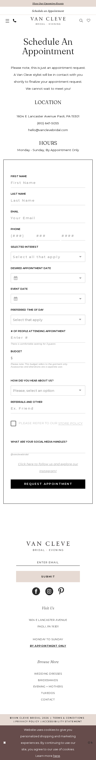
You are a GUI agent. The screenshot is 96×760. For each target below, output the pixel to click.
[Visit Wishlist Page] (88, 20)
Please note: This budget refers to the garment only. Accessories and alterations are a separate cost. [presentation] (39, 365)
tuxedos (48, 693)
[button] (7, 21)
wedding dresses (48, 673)
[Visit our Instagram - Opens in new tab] (49, 591)
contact (48, 699)
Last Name (18, 193)
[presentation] (48, 468)
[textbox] (50, 257)
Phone (15, 229)
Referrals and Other (26, 402)
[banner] (47, 21)
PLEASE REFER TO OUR (50, 423)
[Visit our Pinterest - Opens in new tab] (61, 591)
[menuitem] (7, 21)
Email (14, 211)
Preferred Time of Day (27, 309)
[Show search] (81, 20)
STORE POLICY (70, 423)
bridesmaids (48, 680)
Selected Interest (24, 246)
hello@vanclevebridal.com (48, 130)
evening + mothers (48, 686)
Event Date (19, 289)
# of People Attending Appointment (38, 331)
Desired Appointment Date (31, 268)
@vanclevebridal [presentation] (20, 454)
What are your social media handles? (39, 441)
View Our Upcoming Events (48, 3)
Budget (16, 351)
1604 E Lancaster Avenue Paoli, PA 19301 (48, 116)
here (56, 756)
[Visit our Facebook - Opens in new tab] (36, 591)
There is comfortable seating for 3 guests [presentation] (33, 344)
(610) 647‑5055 (48, 123)
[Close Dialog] (4, 742)
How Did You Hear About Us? (32, 380)
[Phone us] (14, 20)
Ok (90, 742)
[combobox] (48, 257)
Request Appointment (48, 484)
